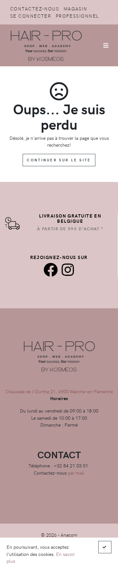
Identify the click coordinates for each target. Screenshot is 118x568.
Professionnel (77, 15)
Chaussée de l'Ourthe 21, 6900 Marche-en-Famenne (59, 391)
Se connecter (30, 15)
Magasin (76, 8)
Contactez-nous (34, 8)
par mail (76, 472)
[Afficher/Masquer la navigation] (106, 45)
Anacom (69, 534)
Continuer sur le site (59, 159)
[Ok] (104, 547)
